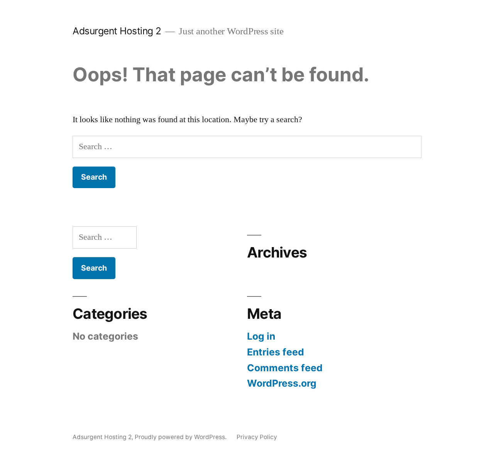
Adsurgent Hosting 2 (117, 31)
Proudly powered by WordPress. (181, 437)
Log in (261, 336)
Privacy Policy (257, 437)
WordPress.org (281, 383)
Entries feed (275, 352)
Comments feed (285, 368)
